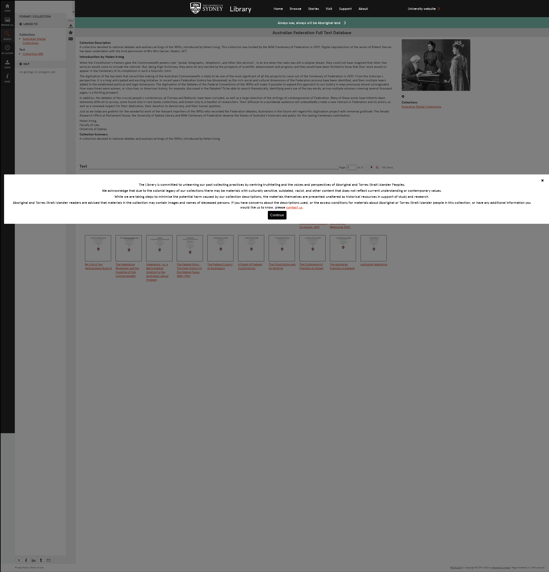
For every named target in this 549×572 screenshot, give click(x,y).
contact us (294, 207)
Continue (277, 215)
